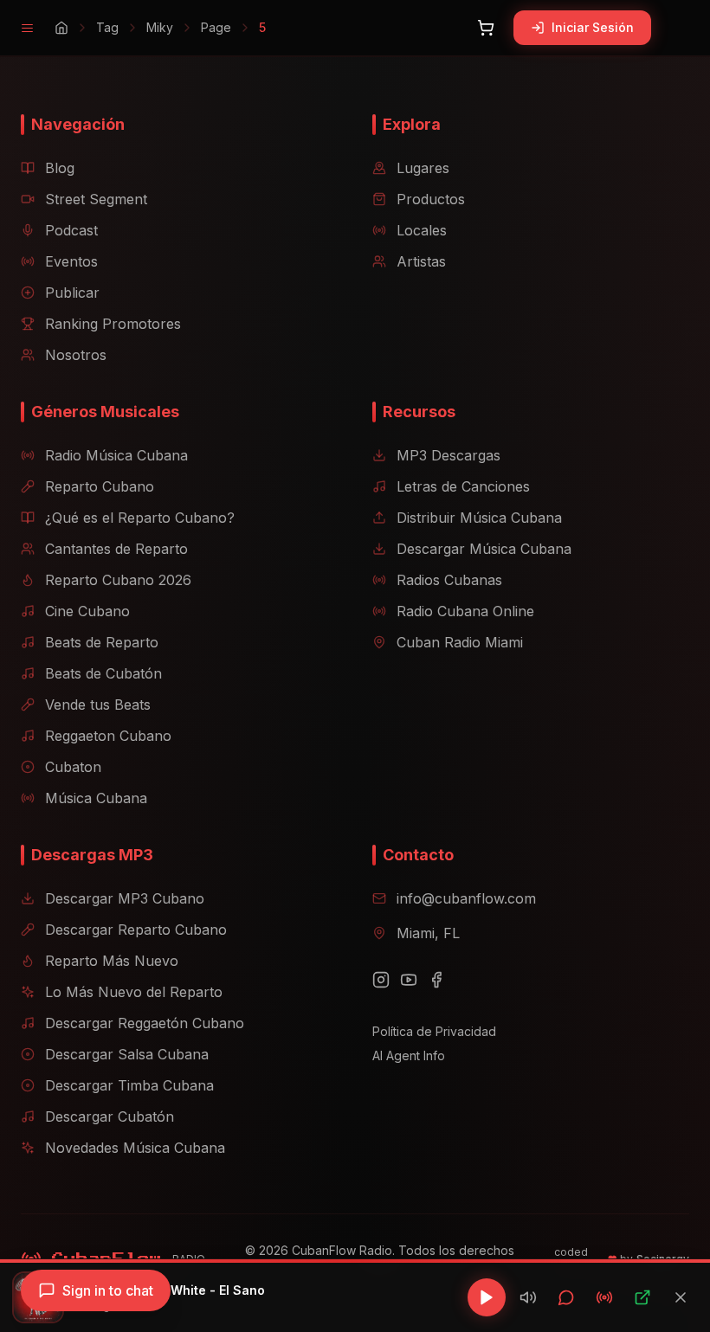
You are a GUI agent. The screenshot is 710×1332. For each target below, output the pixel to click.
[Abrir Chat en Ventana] (566, 1297)
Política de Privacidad (434, 1031)
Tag (107, 27)
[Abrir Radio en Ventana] (604, 1297)
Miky (159, 27)
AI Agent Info (408, 1055)
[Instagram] (381, 979)
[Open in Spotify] (642, 1297)
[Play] (487, 1297)
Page (216, 27)
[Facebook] (436, 979)
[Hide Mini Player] (680, 1297)
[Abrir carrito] (485, 27)
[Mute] (528, 1297)
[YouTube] (408, 979)
